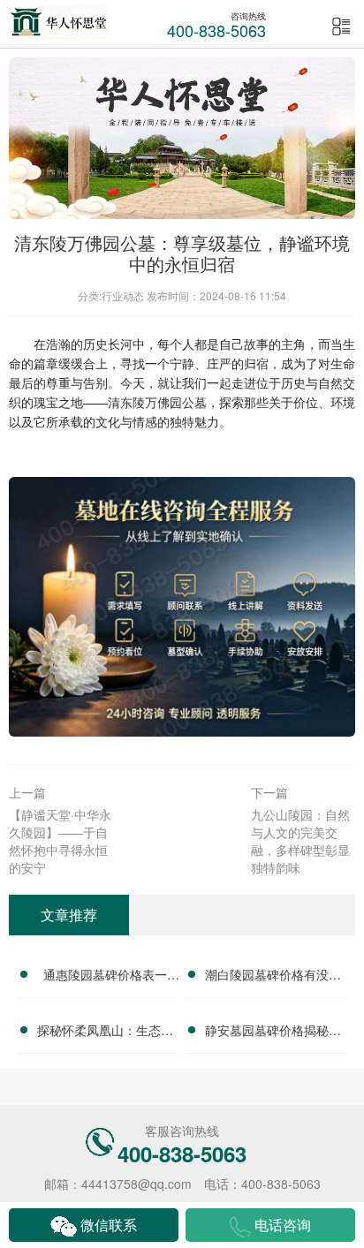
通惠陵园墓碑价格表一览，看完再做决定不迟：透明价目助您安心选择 (105, 976)
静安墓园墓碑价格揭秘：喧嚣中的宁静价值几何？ (273, 1032)
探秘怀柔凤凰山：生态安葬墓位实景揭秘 (105, 1032)
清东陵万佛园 (145, 402)
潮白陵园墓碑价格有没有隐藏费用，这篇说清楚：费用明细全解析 (273, 976)
